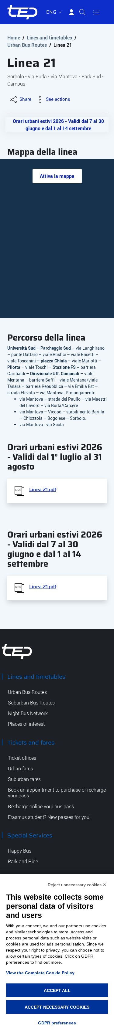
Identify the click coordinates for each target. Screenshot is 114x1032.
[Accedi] (71, 12)
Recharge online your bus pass (41, 807)
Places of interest (26, 724)
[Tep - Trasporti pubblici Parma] (17, 651)
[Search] (82, 12)
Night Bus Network (28, 713)
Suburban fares (24, 779)
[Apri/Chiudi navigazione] (96, 12)
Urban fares (20, 769)
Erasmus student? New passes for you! (49, 817)
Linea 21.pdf (42, 489)
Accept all (57, 990)
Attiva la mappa (57, 176)
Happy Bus (19, 851)
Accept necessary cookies (57, 1007)
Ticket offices (22, 758)
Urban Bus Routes (27, 45)
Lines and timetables (49, 37)
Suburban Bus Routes (31, 703)
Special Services (29, 835)
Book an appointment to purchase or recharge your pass (57, 793)
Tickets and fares (30, 742)
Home (13, 37)
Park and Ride (23, 861)
